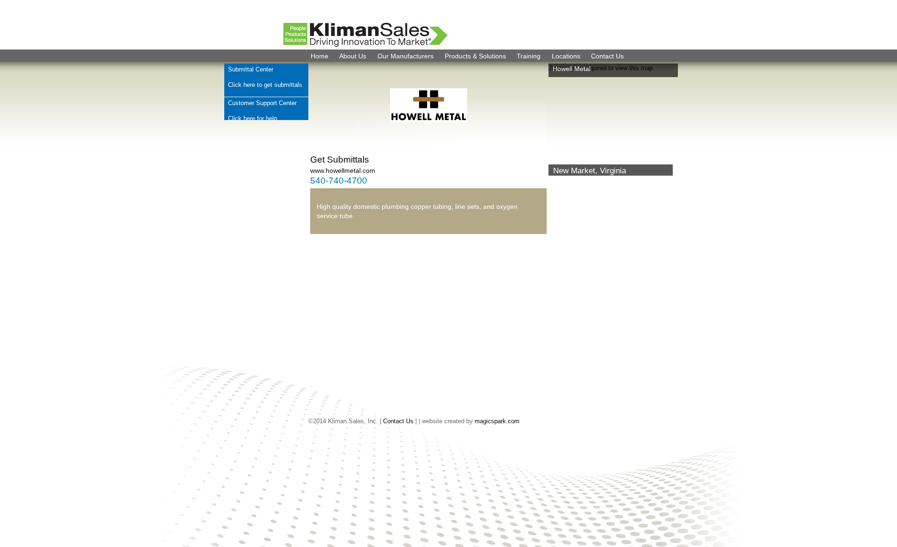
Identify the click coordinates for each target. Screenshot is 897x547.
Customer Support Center (262, 103)
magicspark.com (497, 421)
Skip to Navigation (874, 4)
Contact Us (607, 56)
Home (319, 56)
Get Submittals (339, 159)
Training (529, 56)
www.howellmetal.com (342, 170)
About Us (352, 56)
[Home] (336, 44)
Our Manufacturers (405, 56)
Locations (566, 56)
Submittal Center (250, 69)
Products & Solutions (475, 56)
